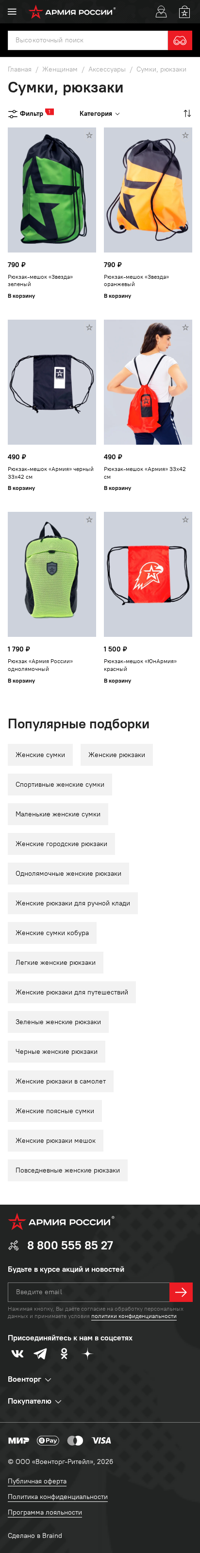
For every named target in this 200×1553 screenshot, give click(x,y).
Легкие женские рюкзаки (56, 962)
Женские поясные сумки (55, 1111)
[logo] (72, 11)
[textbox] (88, 40)
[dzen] (87, 1353)
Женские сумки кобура (52, 933)
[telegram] (40, 1353)
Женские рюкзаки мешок (56, 1141)
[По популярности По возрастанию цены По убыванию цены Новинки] (186, 113)
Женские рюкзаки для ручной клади (73, 903)
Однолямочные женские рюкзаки (68, 873)
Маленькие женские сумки (58, 814)
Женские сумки (40, 755)
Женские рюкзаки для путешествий (72, 992)
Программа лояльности (45, 1512)
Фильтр (31, 113)
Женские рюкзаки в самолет (61, 1081)
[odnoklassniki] (64, 1353)
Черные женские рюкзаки (57, 1051)
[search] (180, 40)
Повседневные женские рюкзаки (68, 1170)
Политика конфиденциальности (58, 1497)
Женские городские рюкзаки (61, 844)
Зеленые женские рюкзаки (58, 1022)
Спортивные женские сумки (60, 784)
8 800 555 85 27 (70, 1245)
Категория (96, 113)
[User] (161, 11)
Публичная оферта (37, 1481)
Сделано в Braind (35, 1536)
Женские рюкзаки (116, 755)
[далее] (181, 1292)
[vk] (17, 1353)
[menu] (12, 11)
